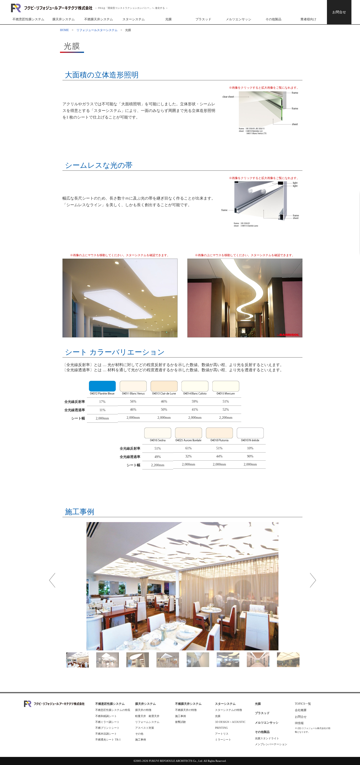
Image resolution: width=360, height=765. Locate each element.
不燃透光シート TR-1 (108, 739)
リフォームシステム (147, 721)
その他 (139, 733)
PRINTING (221, 727)
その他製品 (273, 19)
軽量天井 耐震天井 (147, 716)
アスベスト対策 (144, 727)
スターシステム (133, 19)
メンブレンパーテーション (271, 744)
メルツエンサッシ (238, 19)
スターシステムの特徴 (228, 709)
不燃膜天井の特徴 (186, 709)
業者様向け (308, 19)
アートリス (221, 733)
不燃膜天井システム (98, 19)
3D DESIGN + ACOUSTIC (230, 721)
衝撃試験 (180, 721)
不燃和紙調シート (106, 716)
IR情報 (301, 723)
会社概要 (301, 710)
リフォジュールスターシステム (97, 30)
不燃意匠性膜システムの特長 (112, 709)
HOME (64, 30)
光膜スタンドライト (267, 738)
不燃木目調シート (106, 733)
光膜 (168, 19)
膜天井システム (63, 19)
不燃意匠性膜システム (28, 19)
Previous (52, 580)
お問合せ (339, 12)
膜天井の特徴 (143, 709)
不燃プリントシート (107, 727)
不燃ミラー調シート (107, 721)
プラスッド (203, 19)
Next (312, 580)
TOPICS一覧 (303, 703)
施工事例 (140, 739)
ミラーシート (223, 739)
